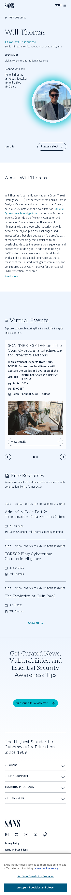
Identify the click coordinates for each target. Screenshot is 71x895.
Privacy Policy (12, 843)
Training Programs (19, 787)
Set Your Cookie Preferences (35, 876)
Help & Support (16, 776)
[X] (16, 834)
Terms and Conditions (16, 849)
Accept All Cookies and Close (35, 887)
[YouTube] (26, 834)
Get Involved (14, 798)
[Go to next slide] (63, 457)
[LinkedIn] (7, 834)
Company (11, 765)
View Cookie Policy (46, 868)
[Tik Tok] (45, 834)
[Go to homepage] (9, 5)
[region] (35, 874)
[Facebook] (35, 834)
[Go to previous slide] (8, 457)
